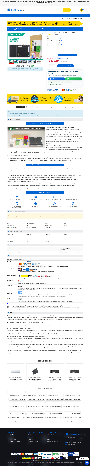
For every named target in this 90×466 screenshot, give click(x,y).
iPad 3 (65, 225)
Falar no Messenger (57, 78)
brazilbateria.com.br (42, 460)
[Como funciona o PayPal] (73, 454)
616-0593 (28, 221)
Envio (48, 437)
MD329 (65, 234)
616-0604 (47, 221)
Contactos (76, 4)
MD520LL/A (28, 239)
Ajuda (82, 4)
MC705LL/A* (10, 234)
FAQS (69, 106)
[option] (25, 46)
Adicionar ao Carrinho (66, 66)
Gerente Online (71, 444)
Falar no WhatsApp (74, 78)
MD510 (65, 236)
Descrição (21, 106)
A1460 (27, 225)
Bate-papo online (71, 437)
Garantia (11, 437)
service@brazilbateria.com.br (74, 442)
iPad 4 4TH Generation (31, 227)
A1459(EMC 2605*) (11, 225)
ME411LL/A (47, 241)
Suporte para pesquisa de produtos (50, 216)
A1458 (65, 223)
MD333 (9, 236)
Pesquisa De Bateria (33, 441)
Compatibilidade (44, 106)
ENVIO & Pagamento (58, 106)
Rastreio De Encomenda (60, 4)
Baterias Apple (69, 18)
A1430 (46, 223)
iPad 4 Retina (48, 227)
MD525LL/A (66, 239)
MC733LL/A (28, 234)
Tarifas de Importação (33, 444)
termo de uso (12, 444)
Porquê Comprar (13, 439)
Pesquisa (67, 10)
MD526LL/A (10, 241)
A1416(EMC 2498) (30, 223)
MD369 (46, 236)
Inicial (63, 18)
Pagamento (50, 439)
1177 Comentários (59, 34)
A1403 (8, 223)
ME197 (27, 241)
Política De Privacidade (14, 441)
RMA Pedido (31, 439)
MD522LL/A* (47, 239)
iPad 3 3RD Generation (12, 227)
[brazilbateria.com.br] (16, 11)
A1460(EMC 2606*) (49, 225)
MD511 (8, 239)
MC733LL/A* (47, 234)
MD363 (27, 236)
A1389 (65, 221)
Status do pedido (51, 434)
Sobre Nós (70, 4)
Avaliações (31, 106)
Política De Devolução (52, 441)
